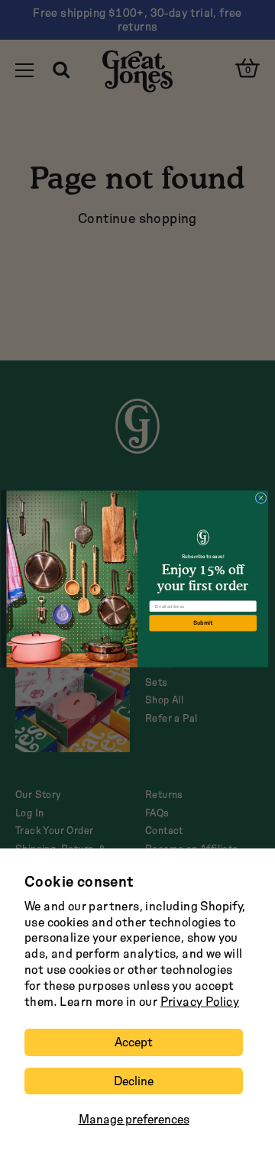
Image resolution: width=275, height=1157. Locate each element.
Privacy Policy (200, 1001)
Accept (134, 1042)
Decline (134, 1081)
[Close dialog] (261, 498)
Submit (203, 623)
